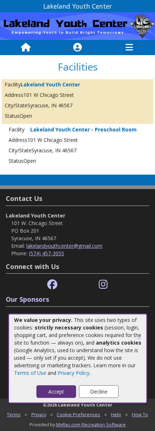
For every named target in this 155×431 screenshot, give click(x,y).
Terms (14, 414)
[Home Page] (26, 47)
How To (140, 414)
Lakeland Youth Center (50, 84)
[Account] (77, 47)
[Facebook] (52, 284)
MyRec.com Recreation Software (91, 424)
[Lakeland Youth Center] (77, 25)
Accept (56, 391)
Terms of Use (30, 372)
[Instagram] (103, 284)
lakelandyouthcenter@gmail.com (64, 245)
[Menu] (129, 47)
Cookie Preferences (78, 414)
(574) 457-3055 (46, 253)
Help (116, 414)
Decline (98, 391)
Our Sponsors (27, 299)
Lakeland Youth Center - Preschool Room (83, 129)
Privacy (38, 414)
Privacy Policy (73, 372)
